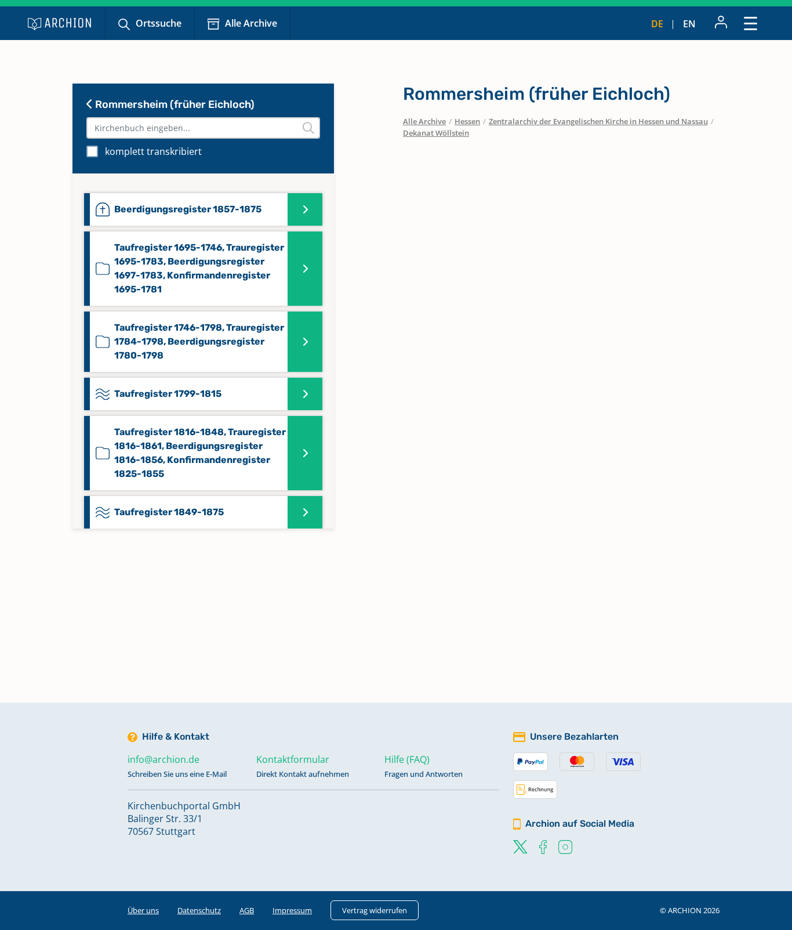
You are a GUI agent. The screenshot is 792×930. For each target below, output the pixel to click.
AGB (246, 910)
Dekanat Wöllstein (436, 133)
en (689, 23)
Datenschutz (199, 910)
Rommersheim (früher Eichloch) (174, 104)
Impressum (292, 910)
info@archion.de (163, 759)
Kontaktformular (292, 759)
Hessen (467, 121)
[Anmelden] (721, 23)
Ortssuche (158, 23)
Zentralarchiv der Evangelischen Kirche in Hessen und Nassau (598, 121)
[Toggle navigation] (750, 23)
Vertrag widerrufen (374, 910)
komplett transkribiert (153, 151)
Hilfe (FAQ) (407, 759)
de (657, 23)
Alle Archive (251, 23)
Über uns (143, 910)
